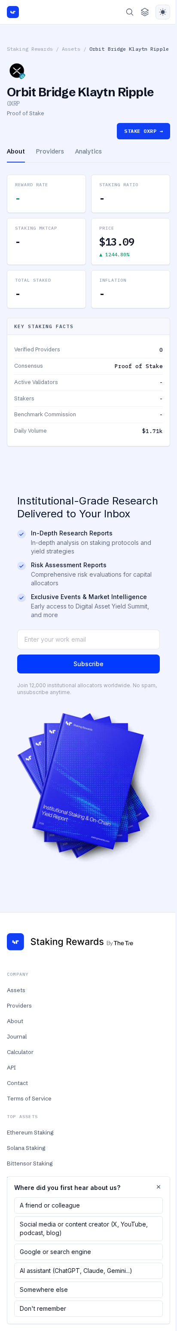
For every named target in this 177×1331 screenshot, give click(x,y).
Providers (19, 1005)
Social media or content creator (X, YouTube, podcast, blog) (84, 1228)
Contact (17, 1082)
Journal (17, 1036)
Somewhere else (44, 1289)
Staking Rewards (30, 49)
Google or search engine (55, 1251)
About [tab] (16, 151)
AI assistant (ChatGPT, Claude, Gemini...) (76, 1270)
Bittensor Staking (29, 1163)
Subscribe (88, 663)
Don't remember (43, 1308)
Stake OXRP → (143, 131)
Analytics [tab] (88, 151)
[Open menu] (144, 12)
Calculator (20, 1051)
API (11, 1067)
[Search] (129, 12)
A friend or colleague (50, 1205)
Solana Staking (26, 1147)
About (15, 1020)
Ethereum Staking (30, 1132)
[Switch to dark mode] (163, 12)
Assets (71, 49)
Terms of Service (29, 1098)
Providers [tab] (50, 151)
